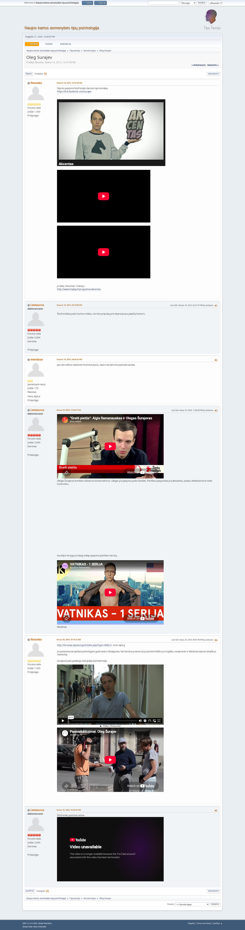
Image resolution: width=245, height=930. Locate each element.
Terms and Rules (204, 923)
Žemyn (29, 74)
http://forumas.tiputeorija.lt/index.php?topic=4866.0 (84, 645)
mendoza (36, 359)
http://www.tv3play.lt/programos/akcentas (79, 289)
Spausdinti (213, 74)
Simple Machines (45, 923)
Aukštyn (30, 891)
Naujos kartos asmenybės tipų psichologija (61, 28)
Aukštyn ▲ (217, 923)
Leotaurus (37, 305)
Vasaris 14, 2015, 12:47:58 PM (69, 83)
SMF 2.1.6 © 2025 (29, 923)
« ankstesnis (199, 65)
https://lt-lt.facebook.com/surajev (74, 91)
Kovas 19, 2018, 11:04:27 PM (69, 410)
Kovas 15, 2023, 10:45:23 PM (69, 810)
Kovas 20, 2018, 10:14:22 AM (69, 639)
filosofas (36, 83)
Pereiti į (170, 904)
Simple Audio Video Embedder (34, 927)
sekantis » (213, 65)
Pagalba (191, 923)
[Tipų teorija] (29, 345)
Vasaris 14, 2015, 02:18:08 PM (69, 305)
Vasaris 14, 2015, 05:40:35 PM (69, 359)
